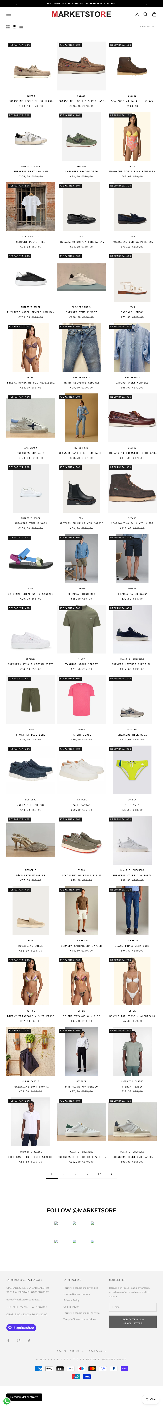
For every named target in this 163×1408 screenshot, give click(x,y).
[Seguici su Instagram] (19, 1340)
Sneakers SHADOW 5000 (81, 171)
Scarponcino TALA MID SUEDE (132, 523)
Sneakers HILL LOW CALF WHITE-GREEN (81, 1157)
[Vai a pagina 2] (111, 1174)
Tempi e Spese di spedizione (79, 1319)
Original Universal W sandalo (31, 594)
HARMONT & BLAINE (132, 1081)
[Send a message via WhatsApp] (6, 1401)
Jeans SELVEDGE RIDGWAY (81, 382)
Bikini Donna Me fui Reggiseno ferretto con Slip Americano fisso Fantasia (30, 383)
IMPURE (81, 588)
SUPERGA (31, 659)
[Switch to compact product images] (21, 26)
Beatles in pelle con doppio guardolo (81, 523)
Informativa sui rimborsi (76, 1294)
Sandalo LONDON (132, 312)
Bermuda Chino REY (81, 594)
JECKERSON (81, 940)
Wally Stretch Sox (31, 805)
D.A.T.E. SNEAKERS (132, 659)
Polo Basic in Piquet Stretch (31, 1157)
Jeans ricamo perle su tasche (81, 453)
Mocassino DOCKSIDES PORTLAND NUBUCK (81, 101)
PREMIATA (132, 729)
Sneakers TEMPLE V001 (31, 523)
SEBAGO (31, 96)
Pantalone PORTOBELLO (81, 1086)
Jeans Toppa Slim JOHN (132, 946)
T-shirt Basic (132, 1086)
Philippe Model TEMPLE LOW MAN (30, 312)
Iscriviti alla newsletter (132, 1321)
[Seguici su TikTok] (29, 1340)
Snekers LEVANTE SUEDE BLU (132, 664)
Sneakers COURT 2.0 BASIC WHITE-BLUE (132, 1157)
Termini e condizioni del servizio (81, 1313)
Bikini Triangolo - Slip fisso (30, 1016)
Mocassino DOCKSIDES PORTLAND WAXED (132, 453)
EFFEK (132, 166)
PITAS (81, 870)
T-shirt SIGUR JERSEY (81, 664)
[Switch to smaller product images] (14, 26)
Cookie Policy (71, 1307)
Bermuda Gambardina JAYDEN (81, 946)
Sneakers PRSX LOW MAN (31, 171)
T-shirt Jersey (81, 734)
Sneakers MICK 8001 (132, 734)
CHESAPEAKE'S (30, 237)
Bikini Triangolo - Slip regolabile (81, 1016)
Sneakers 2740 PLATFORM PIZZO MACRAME (31, 664)
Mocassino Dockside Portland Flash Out (31, 101)
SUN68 (30, 729)
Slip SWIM (132, 805)
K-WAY (81, 659)
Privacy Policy (71, 1300)
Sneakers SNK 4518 (31, 453)
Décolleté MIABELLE (31, 875)
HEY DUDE (30, 800)
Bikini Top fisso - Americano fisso (132, 1016)
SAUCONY (81, 166)
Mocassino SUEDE (30, 946)
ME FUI (31, 377)
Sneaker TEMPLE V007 (81, 312)
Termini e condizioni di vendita (80, 1288)
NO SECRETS (81, 448)
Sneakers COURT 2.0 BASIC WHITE (132, 876)
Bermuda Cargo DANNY (132, 594)
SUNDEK (132, 800)
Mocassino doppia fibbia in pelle (81, 242)
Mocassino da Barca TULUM (81, 875)
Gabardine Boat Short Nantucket (31, 1087)
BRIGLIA (81, 1081)
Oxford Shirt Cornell (132, 382)
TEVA (31, 588)
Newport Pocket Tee (31, 242)
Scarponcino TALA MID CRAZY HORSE (132, 101)
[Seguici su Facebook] (8, 1340)
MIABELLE (30, 870)
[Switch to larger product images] (8, 26)
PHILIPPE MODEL (31, 166)
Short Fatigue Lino (31, 734)
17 (99, 1174)
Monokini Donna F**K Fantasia (132, 171)
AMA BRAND (30, 448)
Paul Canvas (81, 805)
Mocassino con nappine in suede (132, 242)
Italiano (95, 1351)
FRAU (81, 237)
